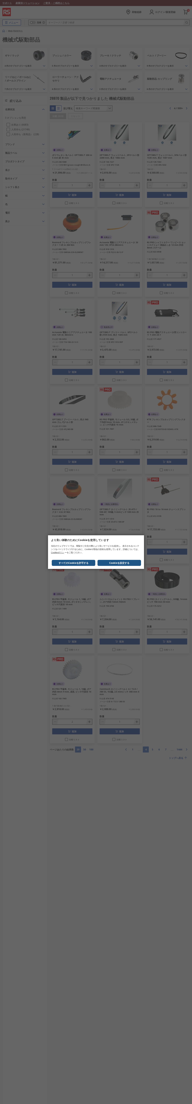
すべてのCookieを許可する (73, 563)
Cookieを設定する (119, 563)
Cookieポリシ (57, 552)
